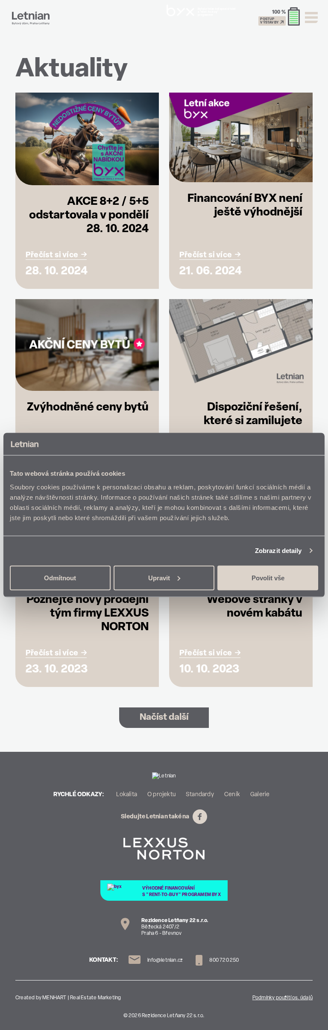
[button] (279, 17)
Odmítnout (60, 577)
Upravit (159, 577)
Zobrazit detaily (278, 550)
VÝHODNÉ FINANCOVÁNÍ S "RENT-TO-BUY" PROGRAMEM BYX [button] (181, 891)
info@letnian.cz (165, 960)
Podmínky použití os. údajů (282, 998)
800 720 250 (223, 960)
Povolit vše (268, 577)
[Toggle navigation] (311, 17)
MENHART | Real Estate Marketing (81, 998)
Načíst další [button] (164, 717)
